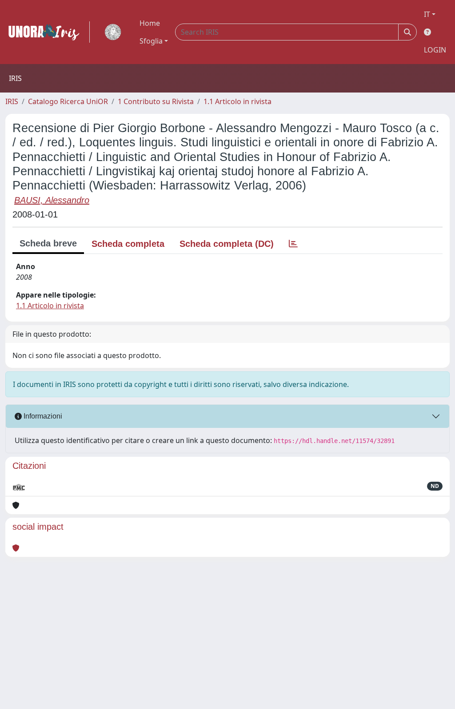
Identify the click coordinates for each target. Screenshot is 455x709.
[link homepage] (47, 32)
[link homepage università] (113, 32)
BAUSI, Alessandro (51, 200)
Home (150, 23)
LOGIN (435, 50)
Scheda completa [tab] (128, 244)
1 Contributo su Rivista (156, 101)
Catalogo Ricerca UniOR (68, 101)
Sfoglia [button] (151, 41)
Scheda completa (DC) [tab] (227, 244)
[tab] (293, 243)
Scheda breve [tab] (48, 243)
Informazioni (42, 416)
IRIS (11, 101)
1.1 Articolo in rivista (237, 101)
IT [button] (427, 14)
